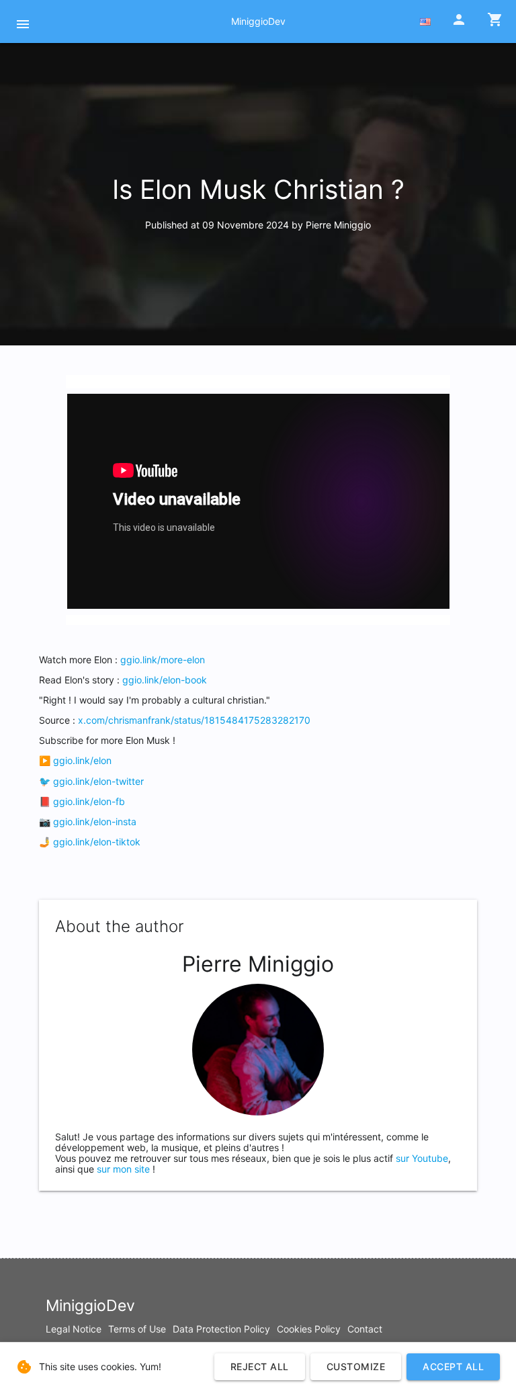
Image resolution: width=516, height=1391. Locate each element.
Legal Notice (73, 1329)
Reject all (259, 1366)
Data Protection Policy (221, 1329)
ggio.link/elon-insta (94, 821)
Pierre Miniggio (338, 224)
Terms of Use (137, 1329)
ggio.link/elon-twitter (98, 781)
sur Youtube (422, 1158)
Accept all (453, 1366)
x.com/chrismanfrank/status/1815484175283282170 (194, 720)
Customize (356, 1366)
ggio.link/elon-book (164, 679)
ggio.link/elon (82, 760)
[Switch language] (425, 22)
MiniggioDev (258, 21)
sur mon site (123, 1169)
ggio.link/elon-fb (89, 801)
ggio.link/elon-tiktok (96, 841)
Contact (364, 1329)
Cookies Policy (309, 1329)
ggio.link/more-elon (162, 659)
